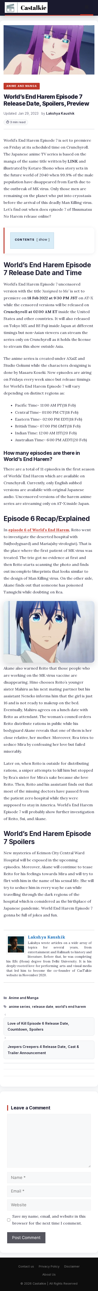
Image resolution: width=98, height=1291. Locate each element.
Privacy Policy (49, 1266)
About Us (49, 1274)
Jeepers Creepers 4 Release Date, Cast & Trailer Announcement (43, 1050)
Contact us (26, 1266)
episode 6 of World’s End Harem (38, 529)
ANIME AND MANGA (21, 86)
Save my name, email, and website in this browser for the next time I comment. (49, 1219)
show (43, 239)
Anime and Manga (24, 998)
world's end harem (70, 1007)
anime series (19, 1007)
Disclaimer (72, 1266)
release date (42, 1007)
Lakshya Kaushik (46, 937)
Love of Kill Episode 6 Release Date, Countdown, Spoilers (38, 1026)
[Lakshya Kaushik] (15, 952)
